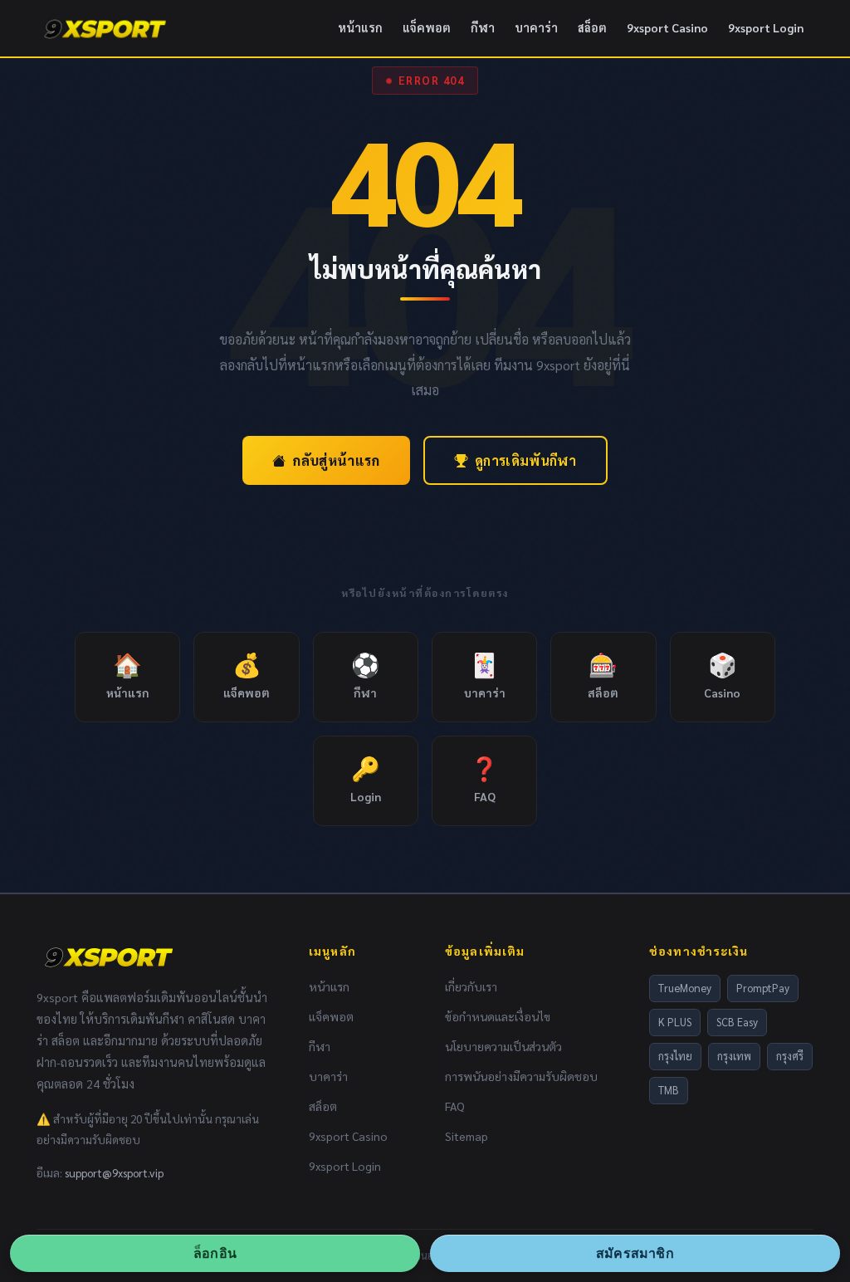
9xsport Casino (667, 27)
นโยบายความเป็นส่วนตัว (503, 1046)
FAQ (484, 778)
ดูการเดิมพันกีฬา (525, 460)
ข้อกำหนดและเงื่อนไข (497, 1016)
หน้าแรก (360, 27)
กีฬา (483, 27)
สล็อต (592, 27)
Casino (722, 674)
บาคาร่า (536, 27)
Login (365, 778)
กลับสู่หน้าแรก (335, 460)
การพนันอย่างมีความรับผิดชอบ (521, 1076)
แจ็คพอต (427, 27)
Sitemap (466, 1135)
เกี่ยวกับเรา (471, 986)
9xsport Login (766, 27)
